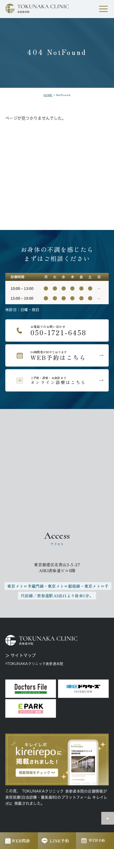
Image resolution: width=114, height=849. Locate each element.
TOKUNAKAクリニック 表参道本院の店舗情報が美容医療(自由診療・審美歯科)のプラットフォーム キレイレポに (56, 797)
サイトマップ (23, 655)
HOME (47, 95)
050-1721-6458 (57, 330)
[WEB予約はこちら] (57, 355)
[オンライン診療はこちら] (57, 380)
